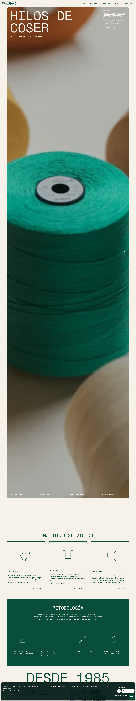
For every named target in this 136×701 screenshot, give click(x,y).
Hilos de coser (41, 22)
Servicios (93, 3)
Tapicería (121, 13)
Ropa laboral (109, 20)
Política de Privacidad (18, 697)
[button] (124, 251)
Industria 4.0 (14, 571)
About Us (118, 3)
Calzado (107, 17)
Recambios (54, 571)
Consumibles (97, 571)
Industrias (106, 3)
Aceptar (122, 687)
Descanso (120, 20)
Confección (116, 17)
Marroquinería (109, 13)
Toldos (106, 24)
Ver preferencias (121, 695)
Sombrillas (116, 24)
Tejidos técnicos (110, 27)
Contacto (128, 3)
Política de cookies (7, 697)
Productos (82, 3)
